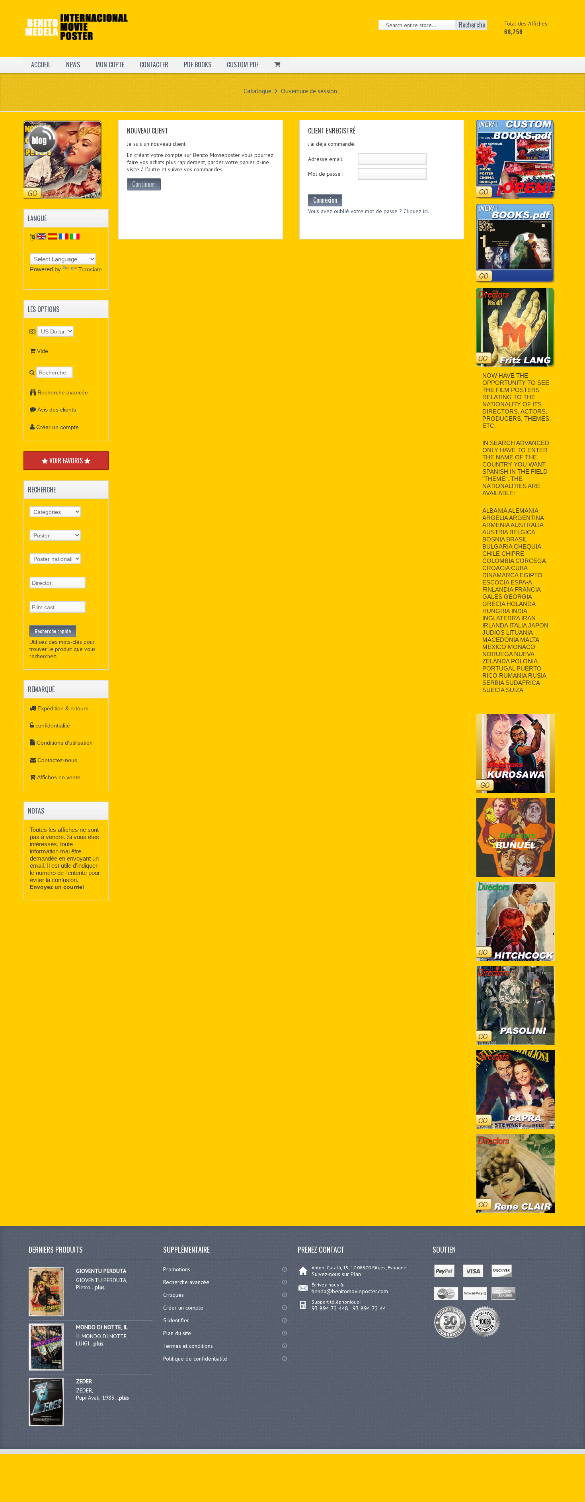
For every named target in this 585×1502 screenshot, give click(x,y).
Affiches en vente (58, 777)
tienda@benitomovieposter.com (350, 1291)
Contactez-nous (57, 760)
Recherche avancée (62, 392)
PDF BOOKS (197, 64)
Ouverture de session (309, 91)
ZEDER (84, 1381)
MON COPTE (110, 64)
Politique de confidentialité (195, 1358)
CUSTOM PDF (243, 64)
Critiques (173, 1294)
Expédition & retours (62, 708)
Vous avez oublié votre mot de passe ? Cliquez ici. (368, 211)
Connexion (325, 200)
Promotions (176, 1269)
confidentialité (52, 725)
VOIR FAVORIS (66, 460)
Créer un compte (57, 427)
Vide (42, 351)
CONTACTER (154, 64)
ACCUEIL (41, 64)
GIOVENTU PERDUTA (101, 1271)
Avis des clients (56, 409)
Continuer (144, 184)
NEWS (73, 64)
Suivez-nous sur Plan (336, 1274)
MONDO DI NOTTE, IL (102, 1327)
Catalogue (257, 91)
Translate (90, 269)
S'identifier (176, 1320)
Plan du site (177, 1333)
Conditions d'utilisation (65, 742)
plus (100, 1287)
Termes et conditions (188, 1345)
